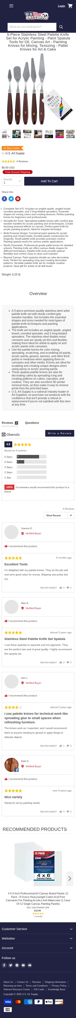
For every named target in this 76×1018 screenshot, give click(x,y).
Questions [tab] (32, 422)
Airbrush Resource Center (17, 989)
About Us (8, 982)
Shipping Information (55, 982)
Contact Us (22, 982)
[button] (15, 161)
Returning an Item (13, 985)
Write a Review (60, 433)
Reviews (36, 982)
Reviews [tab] (9, 422)
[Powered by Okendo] (11, 434)
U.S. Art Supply (15, 153)
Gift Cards (39, 989)
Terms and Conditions (37, 985)
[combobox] (32, 27)
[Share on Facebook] (4, 198)
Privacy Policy (59, 985)
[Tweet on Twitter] (11, 198)
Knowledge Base (56, 989)
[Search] (61, 27)
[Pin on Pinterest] (18, 198)
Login (61, 5)
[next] (69, 878)
